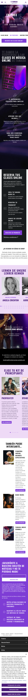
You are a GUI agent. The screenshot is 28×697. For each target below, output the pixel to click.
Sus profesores (14, 35)
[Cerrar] (26, 654)
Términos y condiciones (10, 237)
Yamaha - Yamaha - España (7, 633)
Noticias (3, 646)
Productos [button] (3, 639)
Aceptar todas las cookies (14, 694)
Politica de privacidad (16, 680)
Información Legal (6, 680)
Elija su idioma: (9, 7)
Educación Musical (19, 633)
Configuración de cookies (14, 685)
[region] (14, 674)
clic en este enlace (19, 678)
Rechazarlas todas (13, 689)
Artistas (3, 650)
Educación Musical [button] (5, 642)
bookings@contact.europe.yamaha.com (14, 360)
